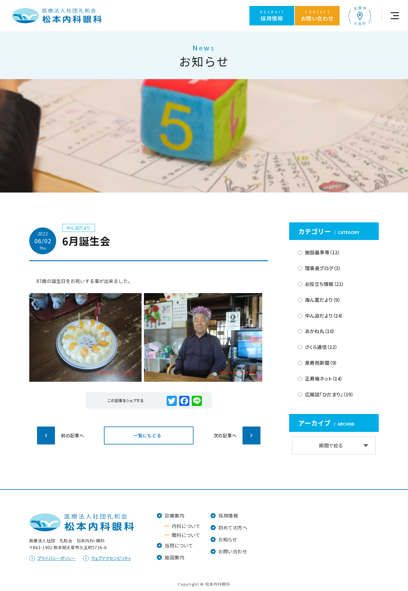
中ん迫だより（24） (324, 315)
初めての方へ (232, 527)
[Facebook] (184, 401)
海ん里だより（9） (322, 299)
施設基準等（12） (322, 252)
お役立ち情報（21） (324, 283)
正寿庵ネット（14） (324, 378)
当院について (179, 545)
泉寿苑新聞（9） (321, 362)
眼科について (186, 534)
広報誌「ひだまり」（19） (329, 394)
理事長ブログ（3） (323, 268)
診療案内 (174, 515)
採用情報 (228, 515)
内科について (186, 526)
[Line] (197, 401)
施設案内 (174, 557)
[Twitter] (171, 401)
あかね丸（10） (320, 331)
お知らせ (227, 539)
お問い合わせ (232, 551)
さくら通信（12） (321, 346)
